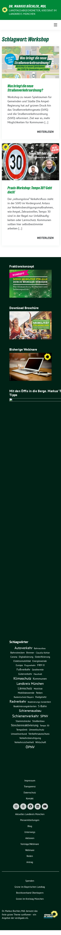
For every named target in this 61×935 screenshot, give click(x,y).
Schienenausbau (30, 711)
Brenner (30, 652)
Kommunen (40, 678)
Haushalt (38, 674)
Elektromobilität (22, 661)
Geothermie (38, 669)
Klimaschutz (22, 678)
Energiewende (39, 660)
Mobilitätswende (26, 692)
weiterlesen (45, 132)
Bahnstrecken (17, 652)
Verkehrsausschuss (38, 733)
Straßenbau (38, 721)
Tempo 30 (44, 725)
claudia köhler (43, 652)
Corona (13, 656)
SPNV (44, 716)
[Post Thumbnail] (30, 62)
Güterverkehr (25, 673)
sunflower (26, 914)
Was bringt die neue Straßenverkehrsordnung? (25, 88)
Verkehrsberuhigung (30, 738)
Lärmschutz (25, 688)
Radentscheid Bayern (24, 697)
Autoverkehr (23, 648)
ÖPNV (30, 747)
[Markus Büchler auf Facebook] (30, 806)
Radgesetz (40, 696)
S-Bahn (42, 706)
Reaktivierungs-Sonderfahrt (39, 701)
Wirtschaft (40, 742)
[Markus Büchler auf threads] (23, 806)
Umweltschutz (36, 729)
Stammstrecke (23, 721)
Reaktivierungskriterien (24, 706)
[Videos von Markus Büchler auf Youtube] (45, 806)
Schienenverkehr (25, 716)
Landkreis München (30, 683)
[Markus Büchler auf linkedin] (38, 806)
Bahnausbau (40, 648)
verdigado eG (21, 917)
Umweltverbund (19, 733)
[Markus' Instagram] (16, 806)
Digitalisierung (26, 656)
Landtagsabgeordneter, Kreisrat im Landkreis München (33, 12)
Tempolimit (21, 729)
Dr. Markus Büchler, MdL (27, 6)
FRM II (41, 665)
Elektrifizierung (42, 656)
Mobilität (38, 688)
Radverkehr (18, 701)
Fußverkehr (23, 669)
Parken (39, 692)
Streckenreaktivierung (24, 725)
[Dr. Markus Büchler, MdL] (5, 9)
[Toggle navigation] (55, 25)
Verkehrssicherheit (24, 742)
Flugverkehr (30, 665)
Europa (19, 665)
